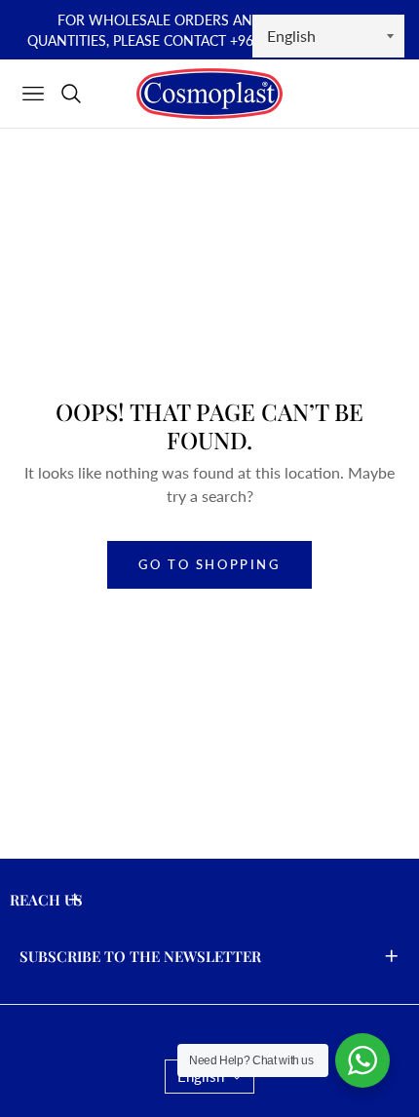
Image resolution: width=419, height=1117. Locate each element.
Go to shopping (209, 564)
